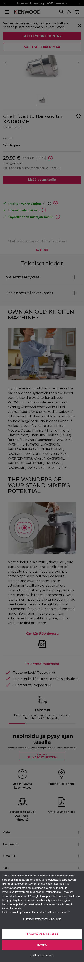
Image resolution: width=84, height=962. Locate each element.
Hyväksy (42, 944)
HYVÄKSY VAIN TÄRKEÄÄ (42, 934)
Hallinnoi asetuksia (42, 955)
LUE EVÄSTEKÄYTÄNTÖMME (42, 919)
